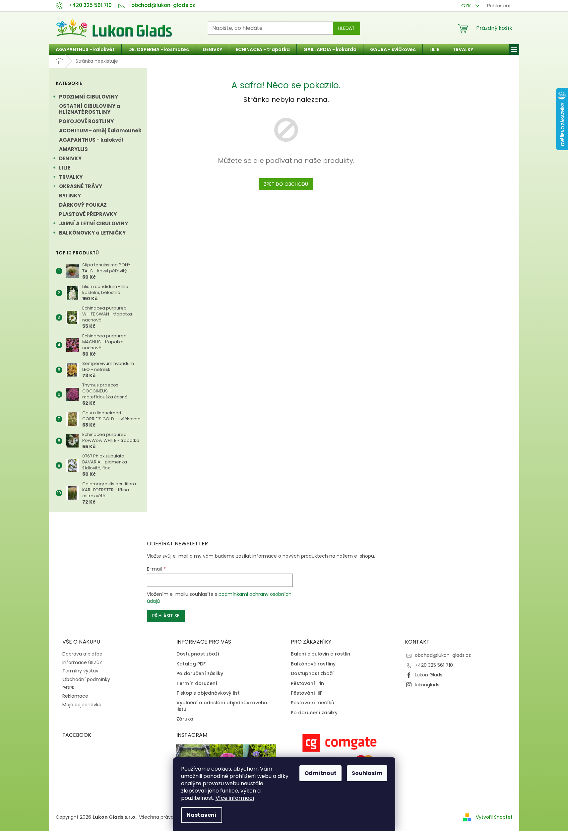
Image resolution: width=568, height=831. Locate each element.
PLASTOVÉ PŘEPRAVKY (88, 214)
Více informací (235, 798)
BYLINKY (70, 195)
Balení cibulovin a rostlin (320, 654)
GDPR (68, 687)
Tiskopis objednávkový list (208, 693)
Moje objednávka (81, 704)
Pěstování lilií (307, 693)
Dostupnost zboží (197, 654)
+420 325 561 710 (434, 665)
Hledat (346, 28)
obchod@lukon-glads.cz (443, 655)
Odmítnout (320, 773)
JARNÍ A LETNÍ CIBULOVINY (93, 223)
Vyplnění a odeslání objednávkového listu (221, 706)
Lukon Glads (428, 674)
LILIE (64, 167)
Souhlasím (367, 773)
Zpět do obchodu (286, 184)
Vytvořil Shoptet (494, 817)
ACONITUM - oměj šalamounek (100, 130)
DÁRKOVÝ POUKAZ (83, 204)
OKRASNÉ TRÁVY (80, 186)
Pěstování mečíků (312, 703)
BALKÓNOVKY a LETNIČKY (92, 232)
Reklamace (75, 696)
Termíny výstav (80, 670)
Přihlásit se (165, 615)
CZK (467, 5)
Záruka (184, 719)
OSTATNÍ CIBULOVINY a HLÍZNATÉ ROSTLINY (89, 109)
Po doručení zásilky (199, 673)
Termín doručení (196, 683)
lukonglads (427, 684)
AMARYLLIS (73, 149)
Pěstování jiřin (307, 683)
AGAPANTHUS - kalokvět (91, 139)
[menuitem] (85, 49)
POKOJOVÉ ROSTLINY (86, 121)
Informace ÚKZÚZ (82, 662)
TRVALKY (71, 176)
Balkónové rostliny (313, 664)
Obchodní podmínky (86, 679)
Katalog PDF (191, 664)
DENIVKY (70, 158)
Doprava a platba (82, 654)
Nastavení (202, 815)
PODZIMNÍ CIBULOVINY (88, 96)
